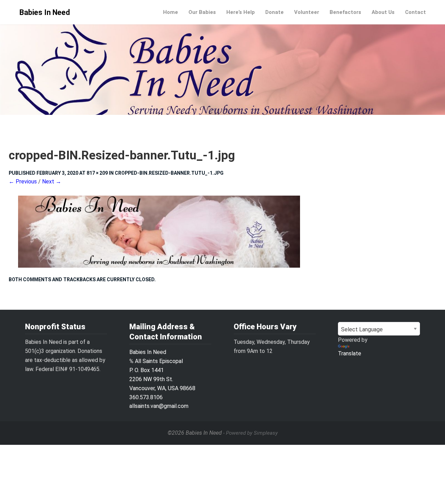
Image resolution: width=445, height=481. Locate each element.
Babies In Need (44, 12)
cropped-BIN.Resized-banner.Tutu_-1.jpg (169, 173)
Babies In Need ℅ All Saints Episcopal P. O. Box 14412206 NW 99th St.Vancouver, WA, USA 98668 (162, 370)
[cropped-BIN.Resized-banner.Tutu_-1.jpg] (222, 232)
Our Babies (202, 12)
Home (170, 12)
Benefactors (345, 12)
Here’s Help (240, 12)
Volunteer (306, 12)
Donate (274, 12)
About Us (383, 12)
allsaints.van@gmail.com (158, 406)
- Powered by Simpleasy (250, 433)
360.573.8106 (146, 397)
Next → (51, 181)
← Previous (23, 181)
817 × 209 (97, 173)
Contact (415, 12)
